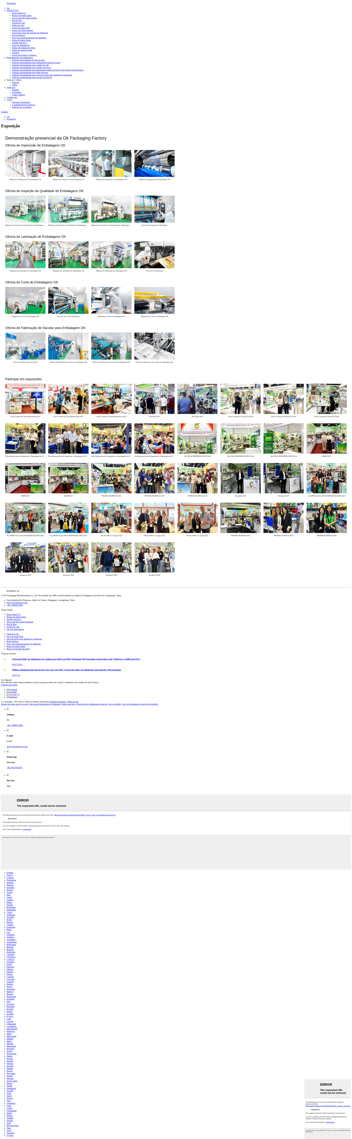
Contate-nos (12, 97)
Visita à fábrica (18, 95)
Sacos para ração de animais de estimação (30, 33)
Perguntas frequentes (21, 102)
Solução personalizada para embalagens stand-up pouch (36, 62)
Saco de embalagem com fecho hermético (140, 704)
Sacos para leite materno (22, 30)
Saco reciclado (114, 704)
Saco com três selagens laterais (20, 622)
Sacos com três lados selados (24, 18)
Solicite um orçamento (21, 107)
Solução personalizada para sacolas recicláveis (32, 77)
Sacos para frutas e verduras (24, 55)
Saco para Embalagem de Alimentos (45, 704)
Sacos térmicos (18, 35)
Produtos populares (58, 702)
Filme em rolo (18, 25)
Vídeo (14, 85)
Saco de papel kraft (15, 636)
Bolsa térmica (12, 641)
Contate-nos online (9, 685)
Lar (8, 8)
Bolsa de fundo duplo (21, 40)
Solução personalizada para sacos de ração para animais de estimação (42, 75)
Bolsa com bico (68, 704)
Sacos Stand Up (19, 13)
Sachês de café (18, 23)
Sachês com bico (19, 43)
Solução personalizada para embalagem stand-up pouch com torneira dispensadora (47, 70)
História (15, 90)
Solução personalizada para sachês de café (30, 65)
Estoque (15, 53)
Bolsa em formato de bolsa (23, 48)
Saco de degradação (20, 45)
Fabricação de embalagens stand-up (91, 704)
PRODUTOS (13, 10)
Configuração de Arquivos (23, 105)
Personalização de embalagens (20, 57)
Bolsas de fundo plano (21, 15)
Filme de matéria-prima (22, 50)
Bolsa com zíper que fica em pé (14, 704)
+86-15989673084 (15, 605)
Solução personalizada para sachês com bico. (31, 67)
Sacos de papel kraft (21, 28)
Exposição (16, 92)
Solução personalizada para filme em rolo (30, 72)
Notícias (15, 82)
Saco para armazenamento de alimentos (29, 38)
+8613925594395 (14, 767)
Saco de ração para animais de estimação (24, 639)
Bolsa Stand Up (13, 614)
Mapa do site (72, 702)
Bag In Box (17, 20)
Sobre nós (11, 87)
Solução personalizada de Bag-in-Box (28, 60)
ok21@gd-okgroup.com (17, 602)
